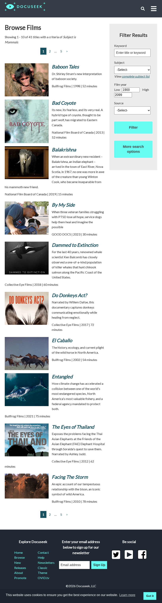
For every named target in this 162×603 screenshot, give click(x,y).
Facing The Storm (70, 477)
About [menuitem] (18, 573)
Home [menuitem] (18, 552)
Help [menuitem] (41, 557)
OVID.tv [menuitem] (43, 578)
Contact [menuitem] (43, 552)
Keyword (120, 45)
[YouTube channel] (129, 554)
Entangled (62, 376)
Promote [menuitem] (20, 578)
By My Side (63, 205)
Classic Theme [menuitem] (42, 570)
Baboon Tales (65, 66)
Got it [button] (150, 595)
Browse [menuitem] (19, 557)
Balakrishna (64, 149)
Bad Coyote (64, 103)
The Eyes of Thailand (73, 427)
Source (118, 103)
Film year (120, 84)
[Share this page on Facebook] (142, 554)
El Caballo (62, 340)
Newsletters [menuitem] (45, 562)
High (145, 89)
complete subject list (136, 76)
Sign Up (99, 565)
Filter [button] (133, 127)
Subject (119, 62)
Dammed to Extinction (75, 245)
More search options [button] (133, 149)
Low (117, 89)
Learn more (127, 595)
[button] (143, 8)
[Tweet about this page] (115, 554)
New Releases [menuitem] (20, 565)
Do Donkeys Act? (69, 295)
